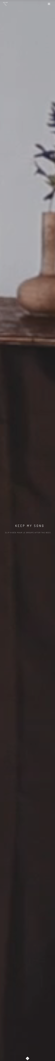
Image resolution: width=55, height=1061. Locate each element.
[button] (27, 1057)
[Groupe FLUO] (5, 4)
